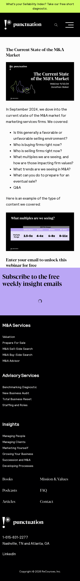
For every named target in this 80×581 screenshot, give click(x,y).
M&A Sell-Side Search (17, 349)
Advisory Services (20, 375)
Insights (10, 424)
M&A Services (16, 325)
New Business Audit (15, 393)
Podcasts (9, 490)
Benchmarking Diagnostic (19, 387)
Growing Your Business (17, 454)
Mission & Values (54, 478)
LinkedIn (9, 554)
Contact (46, 501)
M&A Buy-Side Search (17, 355)
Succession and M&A (16, 460)
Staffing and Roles (15, 405)
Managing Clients (13, 442)
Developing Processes (17, 466)
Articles (8, 501)
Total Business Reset (17, 399)
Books (7, 478)
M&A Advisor (11, 361)
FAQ (43, 490)
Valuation (8, 337)
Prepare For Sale (13, 343)
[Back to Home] (40, 522)
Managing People (13, 436)
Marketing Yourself (15, 448)
